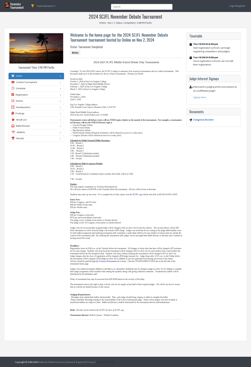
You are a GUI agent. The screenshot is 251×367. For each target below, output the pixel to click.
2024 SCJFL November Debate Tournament (125, 16)
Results (19, 138)
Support (80, 362)
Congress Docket (203, 119)
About (70, 362)
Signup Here (199, 97)
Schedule (20, 88)
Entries (18, 100)
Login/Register (237, 5)
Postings (19, 113)
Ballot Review (22, 125)
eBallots (20, 132)
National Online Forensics (52, 362)
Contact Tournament (25, 82)
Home (18, 75)
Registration (21, 94)
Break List (20, 119)
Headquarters (22, 107)
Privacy (90, 362)
